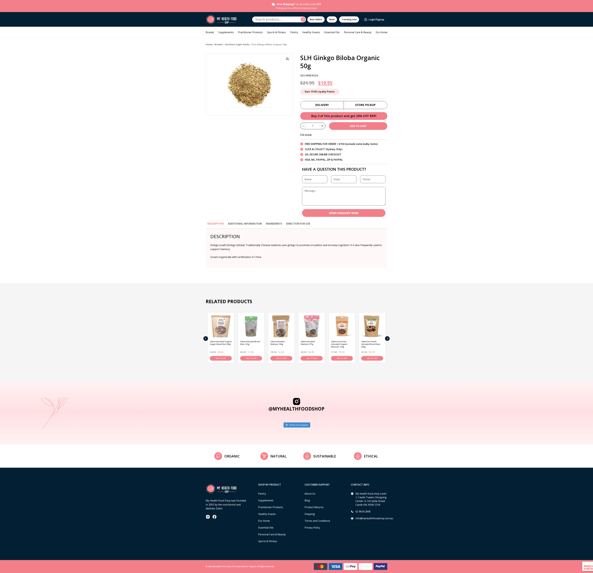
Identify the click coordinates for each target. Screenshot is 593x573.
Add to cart (358, 126)
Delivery (322, 105)
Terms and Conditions (317, 520)
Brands (210, 32)
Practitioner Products (250, 32)
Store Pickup (365, 105)
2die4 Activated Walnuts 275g (308, 342)
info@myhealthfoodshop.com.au (374, 518)
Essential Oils (332, 32)
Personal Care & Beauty (357, 32)
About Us (310, 493)
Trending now (349, 19)
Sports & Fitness (276, 32)
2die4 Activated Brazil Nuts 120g (250, 342)
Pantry (294, 32)
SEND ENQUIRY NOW (343, 213)
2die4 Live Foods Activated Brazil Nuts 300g (370, 344)
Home (209, 44)
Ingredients (274, 223)
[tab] (215, 225)
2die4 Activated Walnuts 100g (277, 342)
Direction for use (298, 223)
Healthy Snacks (311, 32)
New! (331, 19)
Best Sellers (316, 19)
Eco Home (381, 32)
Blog (307, 500)
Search (303, 19)
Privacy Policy (312, 527)
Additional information (245, 223)
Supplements (226, 32)
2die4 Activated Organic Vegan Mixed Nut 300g (221, 342)
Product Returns (314, 507)
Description (215, 223)
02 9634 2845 (363, 511)
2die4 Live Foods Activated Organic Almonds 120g (339, 344)
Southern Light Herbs (237, 44)
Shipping (310, 514)
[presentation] (205, 338)
